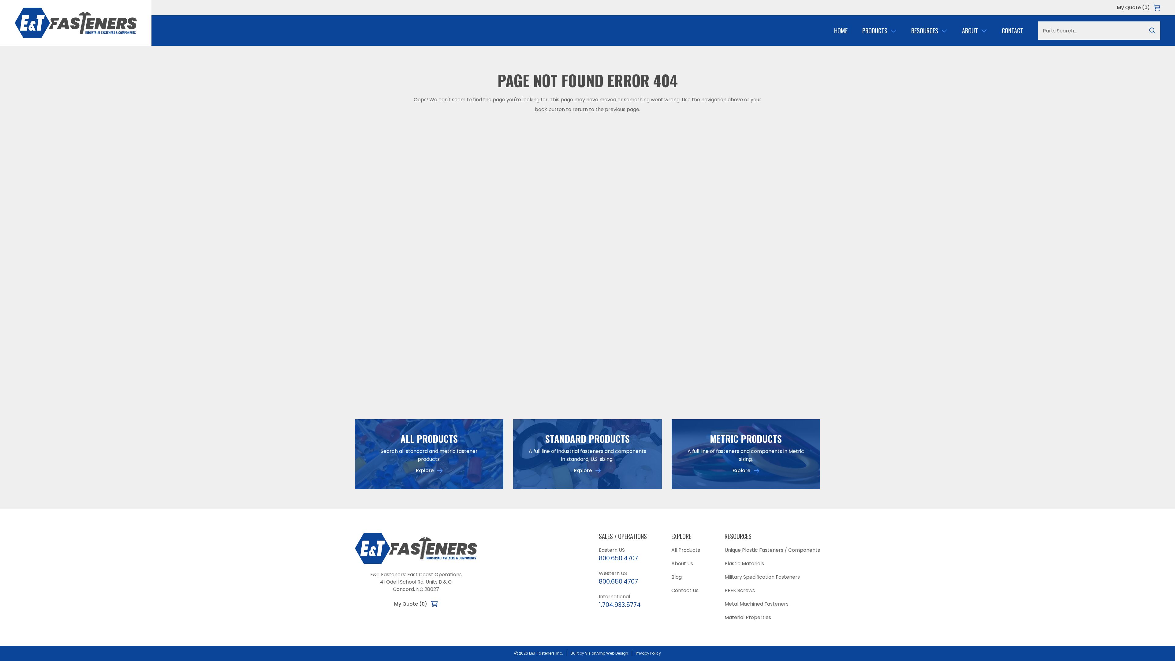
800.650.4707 (618, 558)
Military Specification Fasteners (762, 577)
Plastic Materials (744, 563)
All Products (685, 550)
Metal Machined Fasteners (757, 603)
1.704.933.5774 (620, 604)
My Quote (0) (1133, 7)
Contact (1012, 30)
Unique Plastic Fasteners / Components (772, 550)
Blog (676, 577)
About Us (682, 563)
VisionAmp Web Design (606, 653)
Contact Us (685, 590)
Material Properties (748, 617)
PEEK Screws (740, 590)
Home (841, 30)
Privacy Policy (648, 653)
